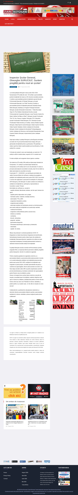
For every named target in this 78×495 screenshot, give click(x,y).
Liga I (52, 480)
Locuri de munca (46, 484)
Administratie (21, 19)
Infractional (32, 19)
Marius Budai (48, 480)
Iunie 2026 (24, 478)
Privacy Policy (7, 475)
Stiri (49, 474)
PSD (55, 478)
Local (13, 19)
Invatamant (13, 86)
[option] (22, 4)
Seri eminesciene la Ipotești (22, 3)
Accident (47, 482)
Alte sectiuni (9, 23)
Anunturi (62, 19)
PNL (54, 480)
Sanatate (48, 19)
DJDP (46, 472)
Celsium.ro (68, 201)
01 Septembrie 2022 (25, 86)
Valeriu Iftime (42, 482)
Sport (55, 19)
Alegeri (50, 482)
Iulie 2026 (24, 475)
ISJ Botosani (42, 472)
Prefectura (49, 476)
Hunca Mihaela (43, 480)
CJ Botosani (45, 478)
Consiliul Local (46, 474)
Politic (40, 19)
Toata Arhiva (25, 484)
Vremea (54, 174)
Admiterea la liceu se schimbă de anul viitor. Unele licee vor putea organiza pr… (37, 423)
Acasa (7, 19)
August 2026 (25, 472)
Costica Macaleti (51, 478)
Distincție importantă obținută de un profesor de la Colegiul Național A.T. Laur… (14, 423)
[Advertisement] (39, 38)
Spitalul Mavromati (43, 476)
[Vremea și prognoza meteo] (72, 174)
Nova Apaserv (49, 472)
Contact (6, 478)
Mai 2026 (24, 481)
